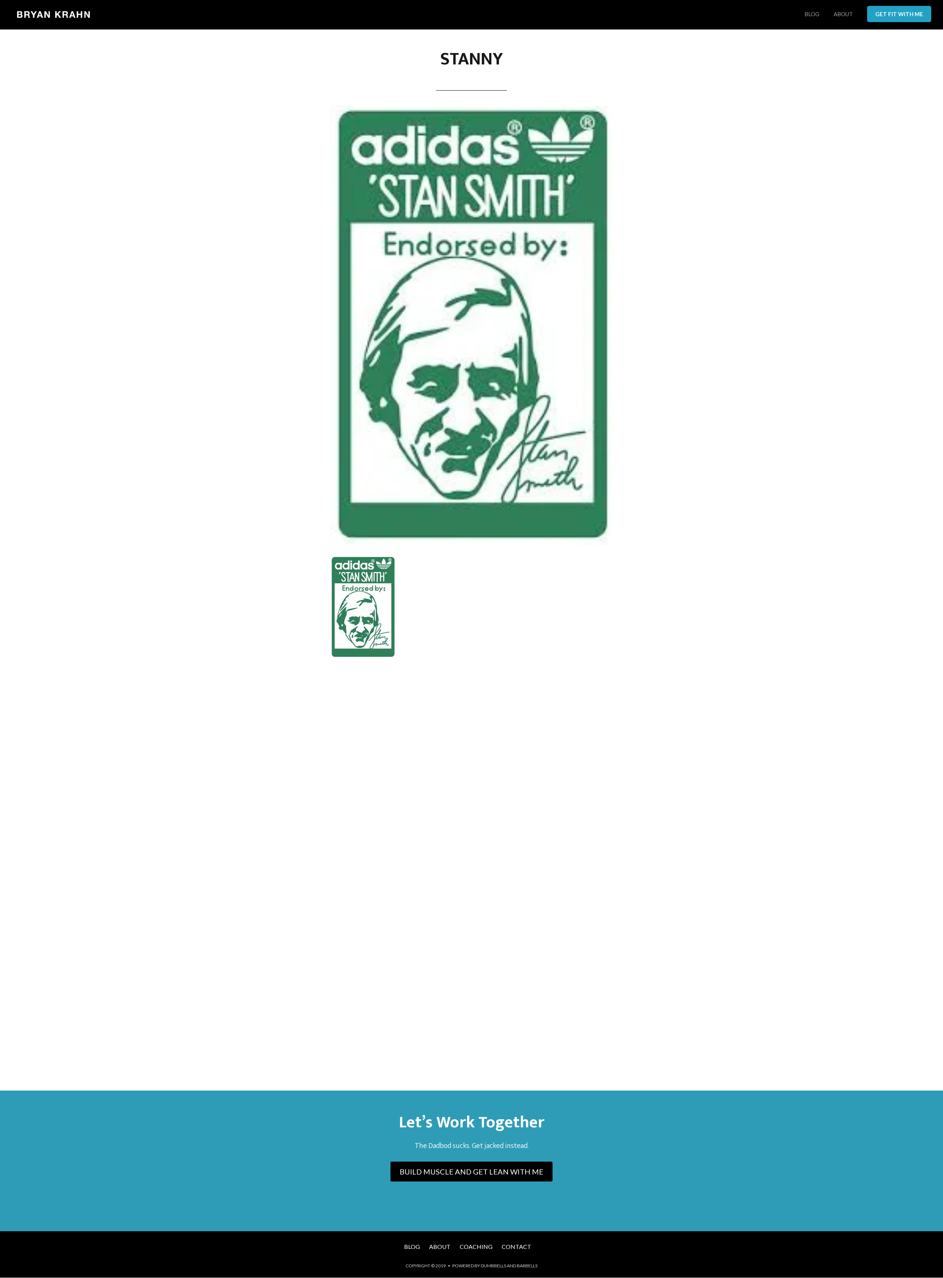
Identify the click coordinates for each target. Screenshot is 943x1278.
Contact (516, 1246)
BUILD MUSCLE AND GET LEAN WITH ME (471, 1171)
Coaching (476, 1246)
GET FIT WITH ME (899, 14)
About (843, 14)
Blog (811, 14)
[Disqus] (471, 773)
